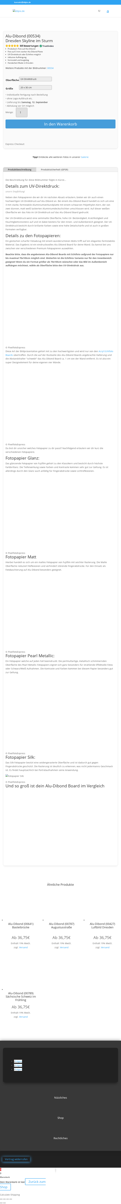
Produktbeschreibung (19, 169)
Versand (23, 947)
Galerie (85, 157)
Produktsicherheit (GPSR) (54, 169)
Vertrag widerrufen (16, 1159)
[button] (29, 46)
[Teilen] (7, 1199)
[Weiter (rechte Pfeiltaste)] (4, 1202)
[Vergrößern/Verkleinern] (1, 1199)
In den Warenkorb (60, 124)
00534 (50, 68)
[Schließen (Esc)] (10, 1199)
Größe (9, 88)
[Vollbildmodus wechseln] (4, 1199)
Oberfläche (12, 80)
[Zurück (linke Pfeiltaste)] (1, 1202)
